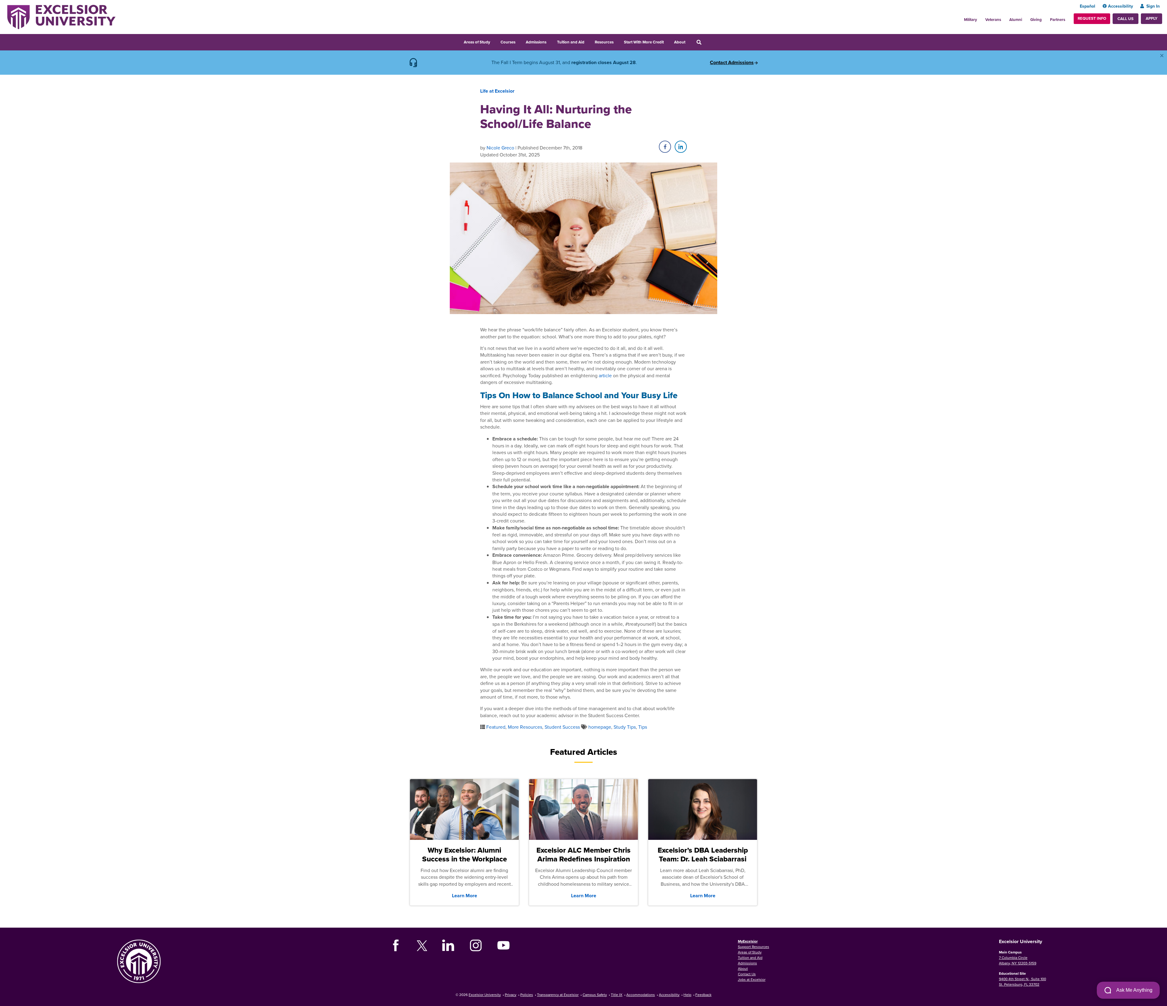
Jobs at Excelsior (752, 979)
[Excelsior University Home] (61, 16)
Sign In (1153, 6)
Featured (495, 727)
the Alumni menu (1025, 18)
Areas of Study (477, 42)
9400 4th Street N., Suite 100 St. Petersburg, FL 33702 (1022, 981)
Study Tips (625, 727)
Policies (526, 994)
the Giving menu (1045, 18)
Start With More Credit (644, 42)
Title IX (616, 994)
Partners (1057, 19)
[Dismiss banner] (1162, 55)
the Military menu (980, 18)
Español (1087, 6)
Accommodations (640, 994)
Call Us (1125, 19)
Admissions (536, 42)
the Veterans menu (1004, 18)
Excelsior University (485, 994)
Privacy (510, 994)
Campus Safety (595, 994)
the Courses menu (519, 41)
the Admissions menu (550, 41)
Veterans (993, 19)
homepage (599, 727)
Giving (1036, 19)
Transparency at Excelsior (558, 994)
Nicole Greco (500, 147)
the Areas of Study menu (494, 41)
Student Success (562, 727)
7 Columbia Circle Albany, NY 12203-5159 (1017, 960)
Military (970, 19)
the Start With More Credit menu (667, 41)
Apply (1151, 18)
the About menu (689, 41)
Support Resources (753, 946)
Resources (604, 42)
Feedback (703, 994)
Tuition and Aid (570, 42)
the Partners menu (1067, 18)
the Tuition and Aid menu (588, 41)
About (679, 42)
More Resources (525, 727)
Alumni (1015, 19)
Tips (642, 727)
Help (687, 994)
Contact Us (747, 974)
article (605, 375)
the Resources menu (617, 41)
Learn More (464, 895)
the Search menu (707, 41)
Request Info (1092, 18)
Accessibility (1120, 6)
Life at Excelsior (497, 90)
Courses (508, 42)
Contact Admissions (732, 62)
